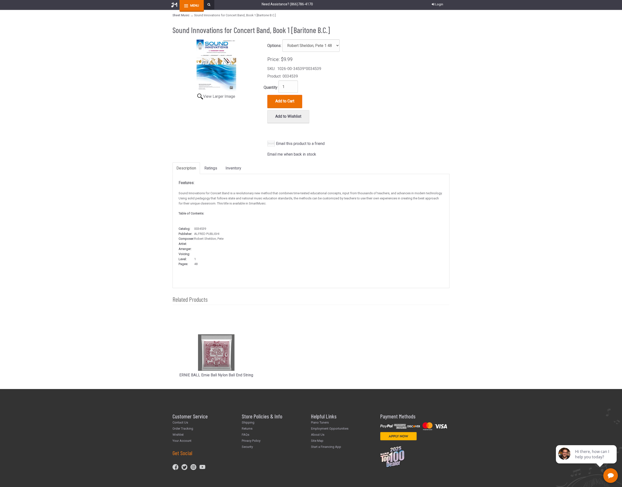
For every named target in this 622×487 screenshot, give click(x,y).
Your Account (182, 441)
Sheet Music (181, 15)
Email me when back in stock (291, 154)
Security (247, 447)
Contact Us (180, 422)
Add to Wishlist (288, 116)
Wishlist (178, 434)
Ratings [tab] (210, 168)
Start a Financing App (326, 447)
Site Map (317, 441)
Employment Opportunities (329, 428)
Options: (274, 45)
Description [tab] (186, 168)
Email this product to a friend (300, 143)
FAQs (245, 434)
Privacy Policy (251, 441)
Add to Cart (284, 101)
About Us (317, 434)
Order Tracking (183, 428)
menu (194, 5)
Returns (247, 428)
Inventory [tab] (233, 168)
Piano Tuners (320, 422)
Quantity (270, 87)
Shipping (248, 422)
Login (439, 4)
